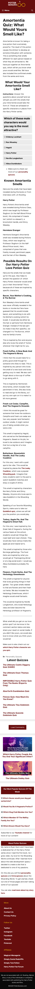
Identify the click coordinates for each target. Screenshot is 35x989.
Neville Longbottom (14, 158)
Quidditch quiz (9, 511)
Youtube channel (22, 833)
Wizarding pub (9, 474)
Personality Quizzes (14, 657)
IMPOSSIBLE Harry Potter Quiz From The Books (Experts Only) (17, 683)
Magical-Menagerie (12, 955)
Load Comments (17, 727)
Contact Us (8, 912)
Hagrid (9, 148)
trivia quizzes (17, 876)
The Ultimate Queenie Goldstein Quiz (13, 714)
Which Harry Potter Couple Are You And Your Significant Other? (17, 755)
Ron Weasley (11, 142)
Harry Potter (11, 153)
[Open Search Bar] (32, 10)
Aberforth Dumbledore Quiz (16, 691)
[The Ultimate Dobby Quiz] (17, 774)
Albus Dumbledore (14, 164)
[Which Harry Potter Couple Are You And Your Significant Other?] (17, 750)
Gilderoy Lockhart (13, 137)
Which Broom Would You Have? (16, 826)
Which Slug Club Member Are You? (18, 812)
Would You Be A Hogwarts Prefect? (18, 807)
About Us (8, 908)
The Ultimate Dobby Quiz (17, 778)
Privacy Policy (10, 916)
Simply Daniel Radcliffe (14, 959)
